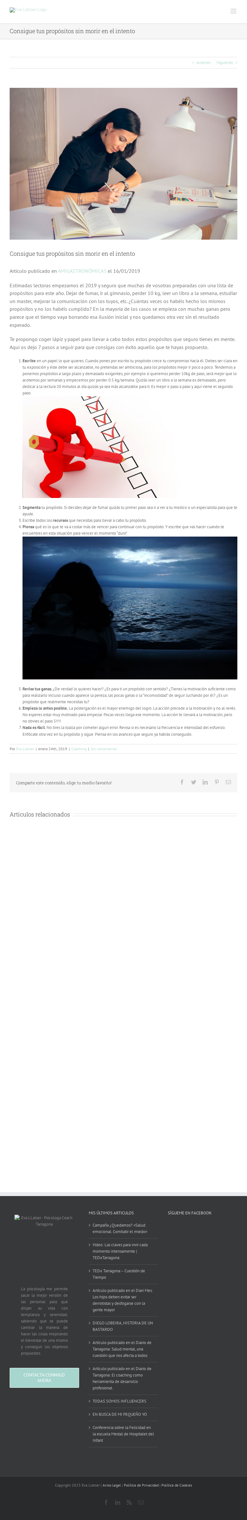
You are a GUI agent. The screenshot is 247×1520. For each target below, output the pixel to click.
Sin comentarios (104, 748)
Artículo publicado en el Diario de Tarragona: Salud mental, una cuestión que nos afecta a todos (122, 1349)
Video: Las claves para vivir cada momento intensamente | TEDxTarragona (120, 1251)
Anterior (204, 62)
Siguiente (224, 62)
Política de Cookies (176, 1485)
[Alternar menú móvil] (234, 11)
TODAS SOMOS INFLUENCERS (119, 1401)
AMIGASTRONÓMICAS (82, 271)
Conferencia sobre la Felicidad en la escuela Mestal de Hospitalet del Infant (123, 1434)
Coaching (79, 748)
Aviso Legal (112, 1485)
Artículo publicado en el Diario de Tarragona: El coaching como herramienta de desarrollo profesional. (122, 1378)
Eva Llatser (25, 748)
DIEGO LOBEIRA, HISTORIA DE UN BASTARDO (123, 1326)
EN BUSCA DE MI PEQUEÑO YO (120, 1414)
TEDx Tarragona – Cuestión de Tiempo (119, 1274)
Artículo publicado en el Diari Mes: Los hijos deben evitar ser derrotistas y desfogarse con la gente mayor (123, 1300)
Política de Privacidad (141, 1485)
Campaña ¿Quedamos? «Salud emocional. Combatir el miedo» (120, 1228)
